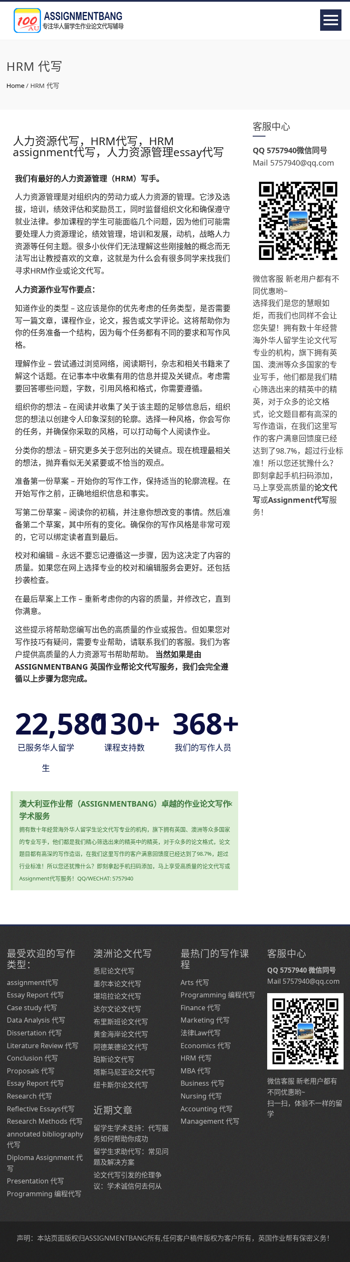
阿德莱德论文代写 (120, 1047)
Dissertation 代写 (34, 1033)
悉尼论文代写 (113, 971)
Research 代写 (29, 1096)
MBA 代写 (196, 1070)
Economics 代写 (206, 1045)
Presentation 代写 (35, 1181)
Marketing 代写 (205, 1020)
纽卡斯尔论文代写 (120, 1085)
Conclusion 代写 (32, 1058)
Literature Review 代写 (43, 1045)
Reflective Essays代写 (41, 1108)
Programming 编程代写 (44, 1193)
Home (15, 85)
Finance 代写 (201, 1007)
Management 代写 (210, 1121)
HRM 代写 (196, 1058)
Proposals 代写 (31, 1070)
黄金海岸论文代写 (120, 1034)
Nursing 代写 (201, 1096)
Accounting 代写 (207, 1108)
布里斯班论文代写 (120, 1021)
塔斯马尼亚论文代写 (124, 1072)
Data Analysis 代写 (36, 1020)
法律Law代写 (201, 1033)
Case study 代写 (32, 1007)
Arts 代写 (195, 982)
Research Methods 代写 (45, 1121)
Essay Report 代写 (35, 995)
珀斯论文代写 (113, 1059)
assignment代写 (32, 982)
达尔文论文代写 (117, 1009)
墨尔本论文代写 (117, 983)
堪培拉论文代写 (117, 996)
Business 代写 (203, 1083)
